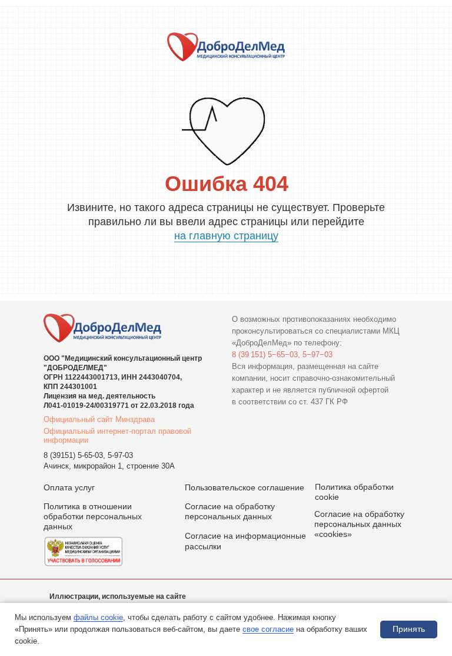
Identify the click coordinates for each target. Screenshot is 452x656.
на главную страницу (226, 236)
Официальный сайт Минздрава (99, 419)
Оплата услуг (69, 487)
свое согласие (268, 629)
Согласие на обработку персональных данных (230, 511)
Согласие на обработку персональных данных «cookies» (359, 524)
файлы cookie (98, 617)
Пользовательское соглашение (244, 487)
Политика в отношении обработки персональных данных (93, 516)
